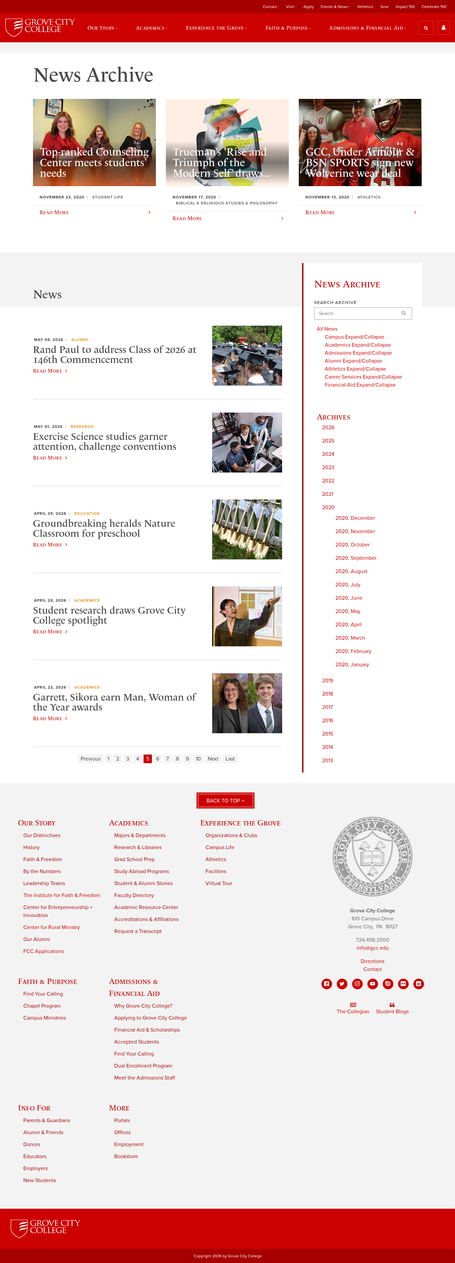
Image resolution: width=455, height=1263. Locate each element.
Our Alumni (36, 939)
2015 (327, 734)
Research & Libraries (138, 847)
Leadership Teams (44, 883)
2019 (327, 680)
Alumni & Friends (43, 1132)
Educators (34, 1156)
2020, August (351, 571)
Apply (308, 6)
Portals (122, 1120)
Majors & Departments (140, 835)
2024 (328, 454)
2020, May (347, 611)
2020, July (347, 584)
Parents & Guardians (46, 1120)
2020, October (352, 544)
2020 (328, 507)
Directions (372, 961)
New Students (39, 1180)
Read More (47, 371)
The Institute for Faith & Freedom (61, 895)
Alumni (79, 339)
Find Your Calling (43, 994)
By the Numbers (42, 871)
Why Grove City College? (143, 1006)
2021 (327, 494)
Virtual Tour (219, 883)
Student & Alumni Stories (143, 883)
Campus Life (220, 847)
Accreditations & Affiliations (146, 919)
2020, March (350, 638)
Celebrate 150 (434, 6)
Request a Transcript (138, 931)
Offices (122, 1132)
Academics (87, 600)
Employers (35, 1168)
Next (213, 759)
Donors (31, 1144)
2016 (327, 720)
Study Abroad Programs (141, 871)
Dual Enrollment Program (143, 1066)
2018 (327, 694)
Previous (91, 759)
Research (82, 426)
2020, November (355, 531)
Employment (129, 1144)
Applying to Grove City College (150, 1018)
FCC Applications (43, 951)
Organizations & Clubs (231, 835)
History (31, 847)
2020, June (348, 598)
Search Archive (335, 302)
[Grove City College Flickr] (403, 984)
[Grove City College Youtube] (372, 984)
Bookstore (126, 1156)
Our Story (36, 822)
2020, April (348, 624)
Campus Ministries (44, 1018)
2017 (327, 707)
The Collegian (353, 1011)
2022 (328, 480)
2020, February (353, 651)
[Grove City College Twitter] (342, 984)
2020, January (352, 664)
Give (384, 6)
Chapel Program (42, 1006)
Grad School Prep (134, 859)
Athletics (365, 6)
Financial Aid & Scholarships (147, 1030)
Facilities (216, 871)
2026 (328, 427)
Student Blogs (392, 1011)
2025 (328, 441)
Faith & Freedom (42, 859)
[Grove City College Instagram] (357, 984)
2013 (327, 760)
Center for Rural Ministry (51, 927)
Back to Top (224, 800)
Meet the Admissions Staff (144, 1078)
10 (198, 759)
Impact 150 (405, 6)
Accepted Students (136, 1042)
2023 (328, 467)
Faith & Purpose (47, 981)
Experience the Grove (240, 822)
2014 (327, 747)
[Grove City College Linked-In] (418, 984)
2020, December (355, 518)
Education (87, 513)
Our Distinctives (41, 835)
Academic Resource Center (146, 907)
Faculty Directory (134, 895)
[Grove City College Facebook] (326, 984)
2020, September (355, 558)
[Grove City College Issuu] (388, 984)
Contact (372, 969)
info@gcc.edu (373, 948)
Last (230, 759)
